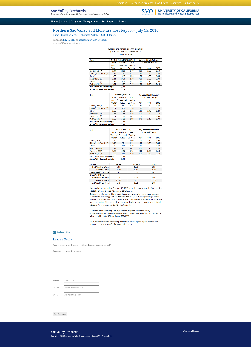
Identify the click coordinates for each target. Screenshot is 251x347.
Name (56, 280)
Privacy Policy (107, 336)
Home (54, 21)
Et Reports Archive (89, 35)
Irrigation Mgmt (69, 35)
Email (56, 287)
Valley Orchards (68, 11)
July (65, 40)
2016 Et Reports (108, 35)
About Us (122, 2)
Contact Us (95, 336)
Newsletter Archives (141, 2)
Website (56, 294)
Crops (64, 21)
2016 (72, 40)
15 (69, 40)
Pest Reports (109, 21)
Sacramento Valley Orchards (93, 40)
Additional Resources (169, 2)
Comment (57, 251)
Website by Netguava (191, 331)
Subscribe (189, 2)
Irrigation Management (84, 21)
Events (122, 21)
